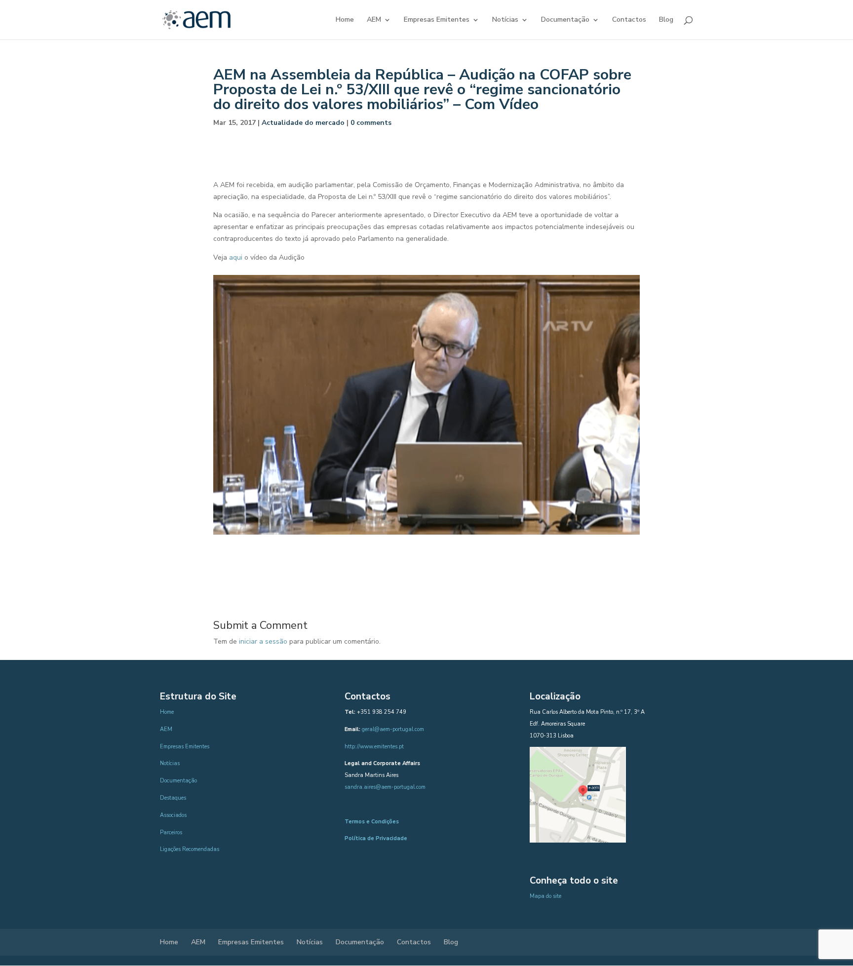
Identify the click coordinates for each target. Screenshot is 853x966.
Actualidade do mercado (303, 122)
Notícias (505, 20)
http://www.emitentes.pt (374, 746)
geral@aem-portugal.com (393, 729)
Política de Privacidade (376, 838)
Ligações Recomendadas (189, 849)
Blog (666, 20)
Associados (173, 815)
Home (345, 20)
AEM (374, 20)
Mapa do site (545, 896)
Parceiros (171, 832)
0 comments (370, 122)
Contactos (629, 20)
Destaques (173, 798)
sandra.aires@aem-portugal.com (385, 787)
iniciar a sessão (263, 641)
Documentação (565, 20)
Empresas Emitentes (436, 20)
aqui (235, 257)
